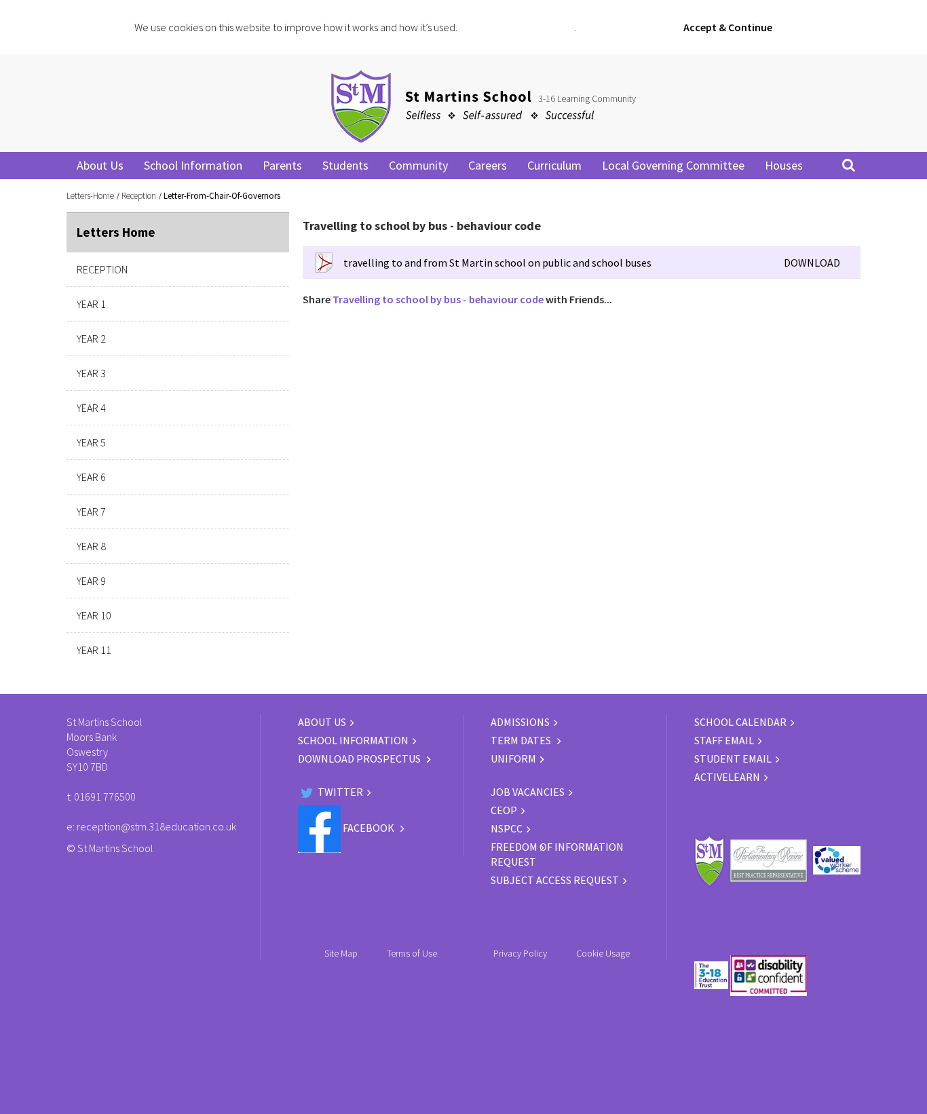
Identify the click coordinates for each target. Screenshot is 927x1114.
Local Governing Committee (673, 165)
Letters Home (116, 232)
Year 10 (94, 615)
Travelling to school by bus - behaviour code (438, 299)
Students (345, 165)
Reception (138, 195)
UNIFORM (513, 758)
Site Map (341, 953)
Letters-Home (90, 195)
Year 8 (91, 546)
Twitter (339, 792)
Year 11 (94, 650)
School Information (193, 165)
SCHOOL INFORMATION (353, 740)
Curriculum (554, 165)
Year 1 (91, 304)
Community (418, 165)
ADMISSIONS (520, 722)
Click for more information (516, 27)
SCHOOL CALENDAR (740, 722)
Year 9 (91, 581)
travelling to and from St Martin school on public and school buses (497, 262)
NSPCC (507, 828)
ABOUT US (322, 722)
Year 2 (91, 338)
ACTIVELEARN (727, 777)
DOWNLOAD (812, 262)
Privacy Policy (520, 953)
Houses (784, 165)
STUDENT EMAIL (733, 758)
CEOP (504, 810)
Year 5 (91, 442)
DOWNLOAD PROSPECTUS (360, 758)
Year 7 (91, 511)
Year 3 (91, 373)
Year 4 (91, 408)
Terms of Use (412, 953)
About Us (100, 165)
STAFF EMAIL (724, 740)
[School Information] (302, 773)
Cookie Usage (603, 953)
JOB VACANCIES (528, 792)
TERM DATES (522, 740)
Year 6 (91, 477)
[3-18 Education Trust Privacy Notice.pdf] (465, 953)
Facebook (368, 827)
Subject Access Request (555, 880)
